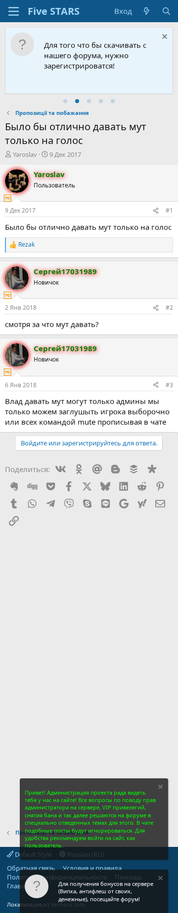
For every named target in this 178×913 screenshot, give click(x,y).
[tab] (65, 101)
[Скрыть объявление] (163, 38)
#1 (169, 210)
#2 (169, 307)
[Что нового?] (146, 11)
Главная (19, 885)
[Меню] (13, 11)
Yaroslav (25, 154)
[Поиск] (166, 11)
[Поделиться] (155, 211)
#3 (169, 385)
